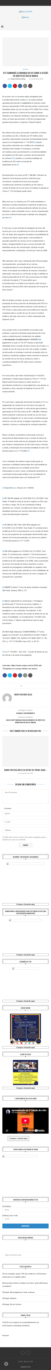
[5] (10, 218)
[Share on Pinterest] (15, 86)
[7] (29, 451)
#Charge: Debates (9, 1298)
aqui (14, 488)
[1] (27, 100)
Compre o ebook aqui (18, 1138)
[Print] (30, 86)
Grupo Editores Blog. (18, 79)
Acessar (5, 1335)
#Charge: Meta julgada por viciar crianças (18, 1292)
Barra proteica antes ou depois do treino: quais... (25, 770)
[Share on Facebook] (5, 86)
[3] (13, 158)
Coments (7, 808)
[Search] (48, 26)
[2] (35, 142)
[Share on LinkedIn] (20, 86)
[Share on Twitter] (10, 86)
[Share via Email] (28, 686)
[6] (3, 601)
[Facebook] (24, 3)
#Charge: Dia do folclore (11, 1304)
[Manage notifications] (6, 1364)
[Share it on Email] (25, 86)
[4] (18, 165)
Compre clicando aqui (25, 904)
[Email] (27, 3)
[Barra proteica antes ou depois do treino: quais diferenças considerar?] (25, 751)
